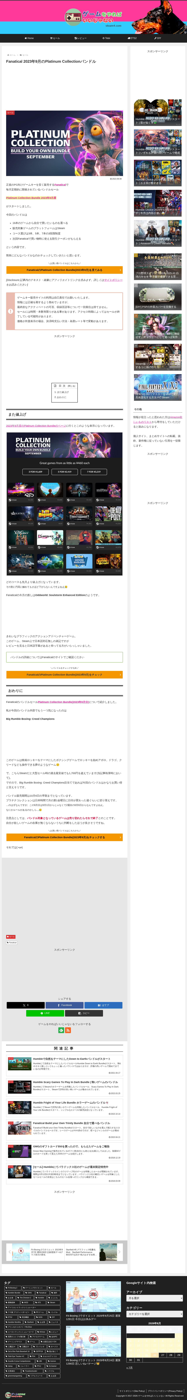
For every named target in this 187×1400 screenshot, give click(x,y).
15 (178, 1345)
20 (162, 1350)
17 (138, 1350)
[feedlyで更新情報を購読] (61, 1030)
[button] (84, 1013)
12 (154, 1345)
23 (130, 1355)
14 (170, 1345)
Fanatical (60, 184)
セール (12, 937)
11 (146, 1345)
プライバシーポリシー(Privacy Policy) (165, 1391)
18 (146, 1350)
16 (130, 1350)
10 (138, 1345)
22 (178, 1350)
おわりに (61, 397)
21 (170, 1350)
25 (146, 1355)
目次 (63, 385)
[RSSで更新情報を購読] (68, 1030)
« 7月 (129, 1367)
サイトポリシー (113, 280)
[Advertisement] (64, 86)
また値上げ (63, 392)
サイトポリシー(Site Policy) (132, 1391)
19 (154, 1350)
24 (138, 1355)
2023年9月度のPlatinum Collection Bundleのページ (36, 425)
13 (162, 1345)
